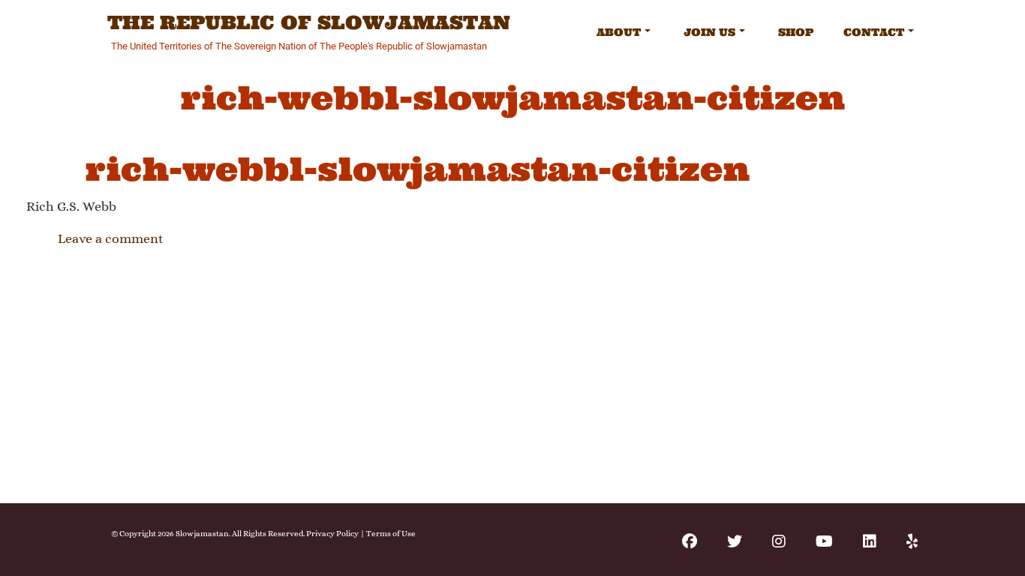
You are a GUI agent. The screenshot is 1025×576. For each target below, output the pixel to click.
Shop (795, 32)
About (619, 32)
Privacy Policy (332, 533)
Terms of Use (391, 533)
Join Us (709, 32)
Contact (873, 32)
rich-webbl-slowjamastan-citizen (417, 169)
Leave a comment (111, 238)
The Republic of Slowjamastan (308, 23)
